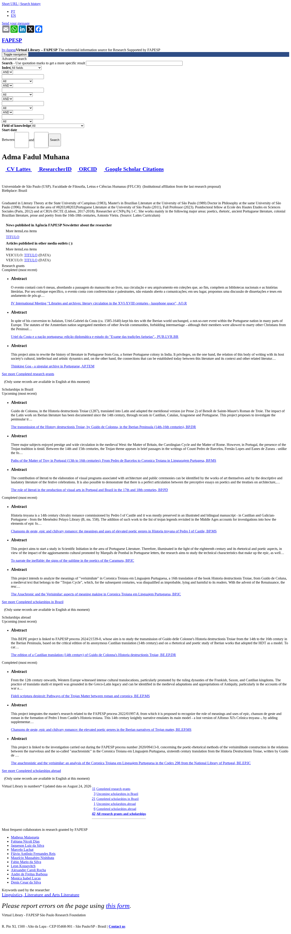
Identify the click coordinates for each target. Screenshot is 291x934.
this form (118, 905)
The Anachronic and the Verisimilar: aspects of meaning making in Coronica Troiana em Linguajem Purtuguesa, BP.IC (96, 594)
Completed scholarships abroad (116, 809)
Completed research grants (113, 789)
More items (14, 231)
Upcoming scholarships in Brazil (117, 794)
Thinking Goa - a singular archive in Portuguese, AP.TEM (52, 366)
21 (93, 799)
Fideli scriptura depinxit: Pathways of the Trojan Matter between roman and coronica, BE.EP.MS (80, 696)
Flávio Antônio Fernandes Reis (33, 854)
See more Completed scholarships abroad (31, 771)
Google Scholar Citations (134, 169)
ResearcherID (55, 169)
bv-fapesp (9, 50)
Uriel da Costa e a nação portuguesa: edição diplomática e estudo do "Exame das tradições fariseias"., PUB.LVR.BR (94, 337)
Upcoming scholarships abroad (116, 804)
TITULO (12, 237)
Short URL (10, 4)
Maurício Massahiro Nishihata (32, 858)
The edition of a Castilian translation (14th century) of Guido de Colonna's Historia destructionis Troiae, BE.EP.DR (93, 655)
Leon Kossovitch (23, 866)
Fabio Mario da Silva (26, 862)
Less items (29, 231)
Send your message (16, 23)
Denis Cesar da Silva (26, 882)
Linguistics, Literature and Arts (31, 894)
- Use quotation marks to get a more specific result (44, 63)
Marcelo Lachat (22, 850)
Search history (30, 4)
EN (13, 15)
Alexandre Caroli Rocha (28, 870)
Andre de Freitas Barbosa (29, 874)
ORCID (87, 169)
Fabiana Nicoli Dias (25, 841)
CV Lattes (18, 169)
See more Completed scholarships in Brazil (32, 602)
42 (93, 814)
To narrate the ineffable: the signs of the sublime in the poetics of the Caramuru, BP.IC (72, 560)
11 (93, 789)
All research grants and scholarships (121, 814)
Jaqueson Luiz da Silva (27, 845)
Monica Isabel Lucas (26, 878)
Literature (70, 894)
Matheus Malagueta (25, 837)
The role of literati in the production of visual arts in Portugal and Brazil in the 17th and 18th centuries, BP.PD (89, 490)
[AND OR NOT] (7, 72)
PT (13, 11)
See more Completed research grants (28, 374)
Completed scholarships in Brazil (117, 799)
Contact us (117, 926)
